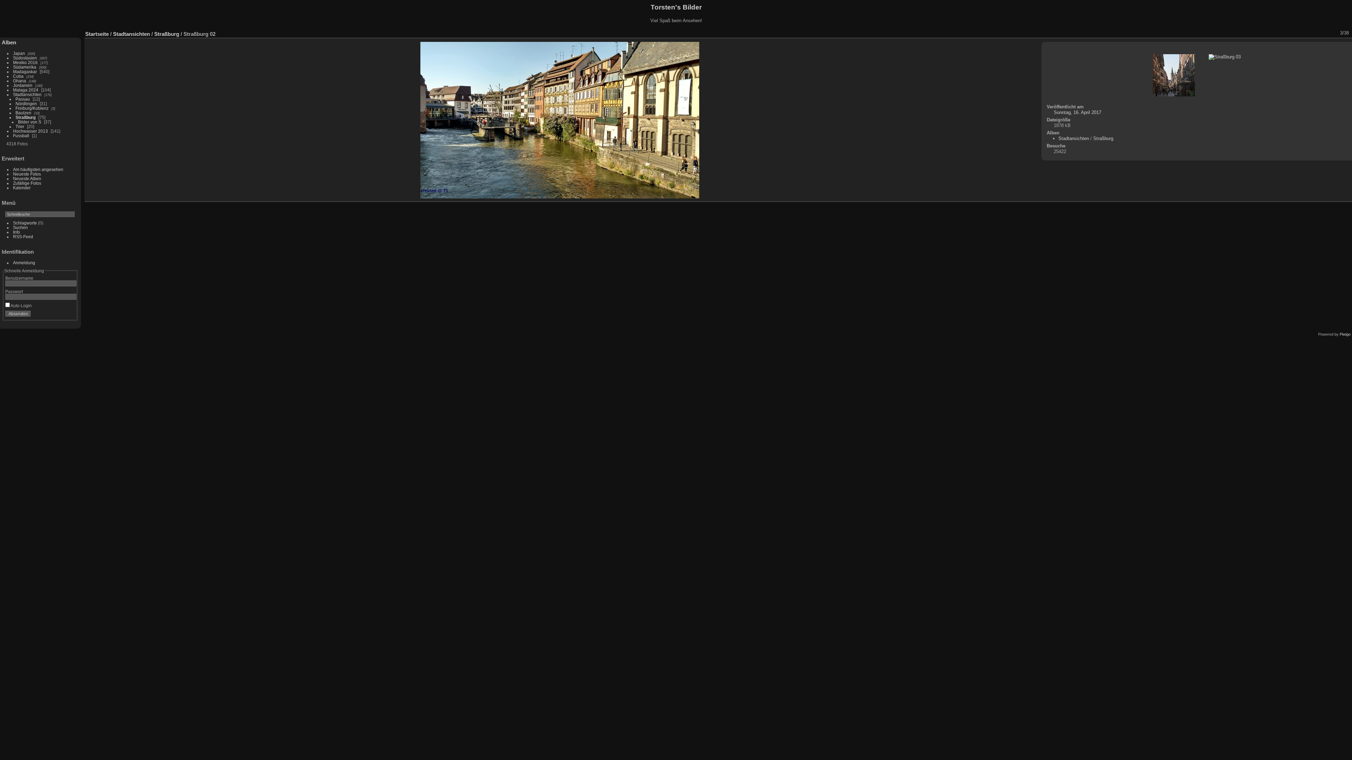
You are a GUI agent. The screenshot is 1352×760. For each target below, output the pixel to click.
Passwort (14, 291)
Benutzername (19, 278)
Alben (9, 42)
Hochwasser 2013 (30, 131)
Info (16, 232)
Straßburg (25, 117)
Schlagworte (25, 223)
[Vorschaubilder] (1314, 33)
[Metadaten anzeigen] (1296, 33)
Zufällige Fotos (27, 183)
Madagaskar (25, 71)
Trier (19, 126)
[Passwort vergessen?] (69, 315)
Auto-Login (21, 305)
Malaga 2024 (26, 90)
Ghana (19, 80)
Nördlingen (26, 103)
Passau (22, 99)
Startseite (97, 34)
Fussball (21, 135)
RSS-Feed (23, 236)
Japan (19, 53)
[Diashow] (1286, 33)
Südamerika (24, 67)
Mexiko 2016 (25, 62)
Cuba (18, 76)
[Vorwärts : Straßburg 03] (1332, 33)
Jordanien (22, 85)
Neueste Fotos (27, 174)
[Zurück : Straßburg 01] (1323, 33)
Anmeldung (24, 262)
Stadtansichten (27, 94)
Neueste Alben (27, 178)
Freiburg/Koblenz (32, 108)
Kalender (22, 187)
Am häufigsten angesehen (38, 169)
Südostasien (25, 58)
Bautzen (23, 112)
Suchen (20, 227)
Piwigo (1345, 334)
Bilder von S (29, 122)
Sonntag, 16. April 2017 (1077, 112)
